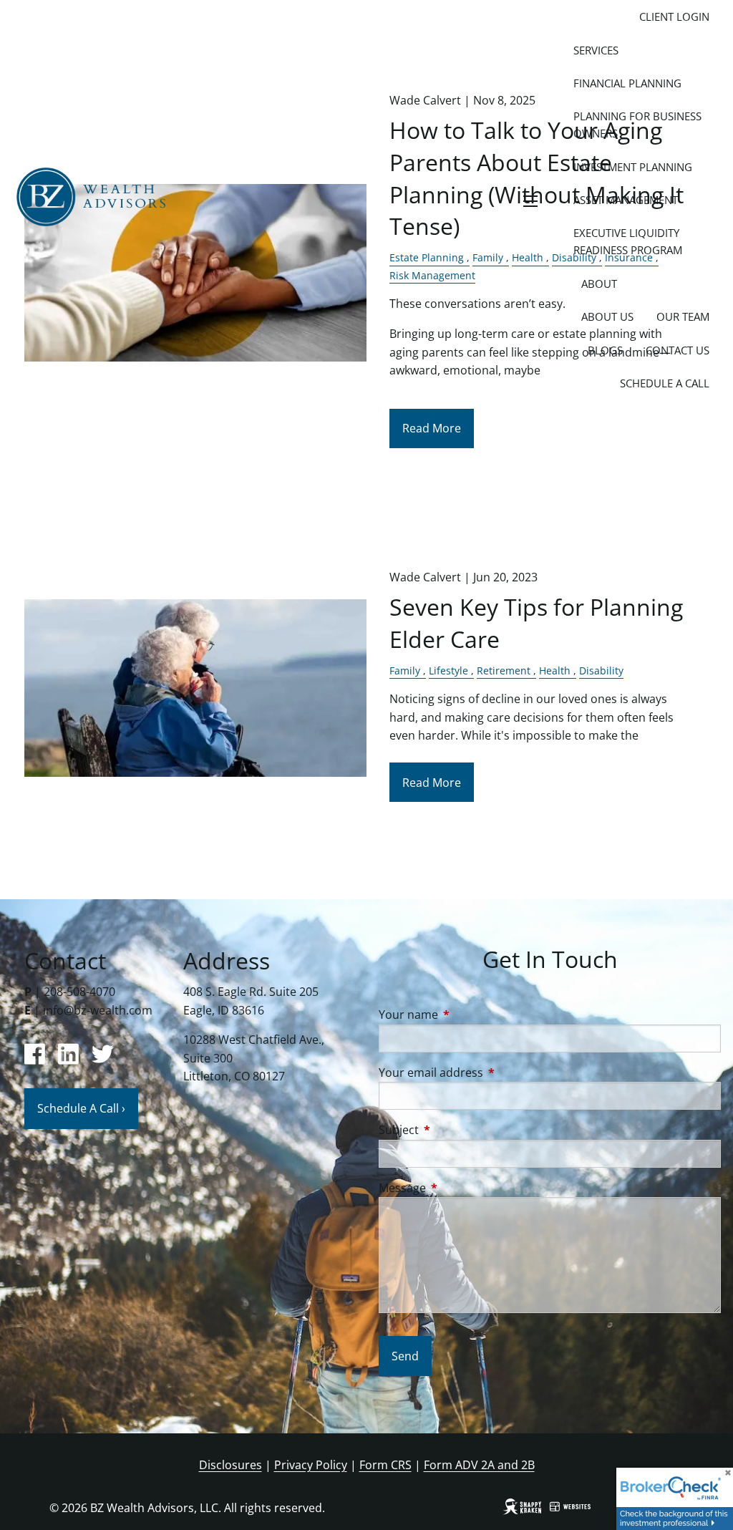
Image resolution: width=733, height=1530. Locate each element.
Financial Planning (627, 83)
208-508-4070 (79, 991)
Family (404, 670)
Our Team (682, 316)
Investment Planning (632, 167)
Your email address (488, 1072)
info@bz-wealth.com (97, 1010)
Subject (456, 1130)
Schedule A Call (664, 383)
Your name (466, 1014)
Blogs (605, 350)
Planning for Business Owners (637, 124)
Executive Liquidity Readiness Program (627, 241)
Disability (601, 670)
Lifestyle (448, 670)
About (599, 283)
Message (460, 1188)
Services (595, 50)
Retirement (503, 670)
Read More (431, 428)
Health (555, 670)
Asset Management (625, 200)
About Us (607, 316)
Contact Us (677, 350)
